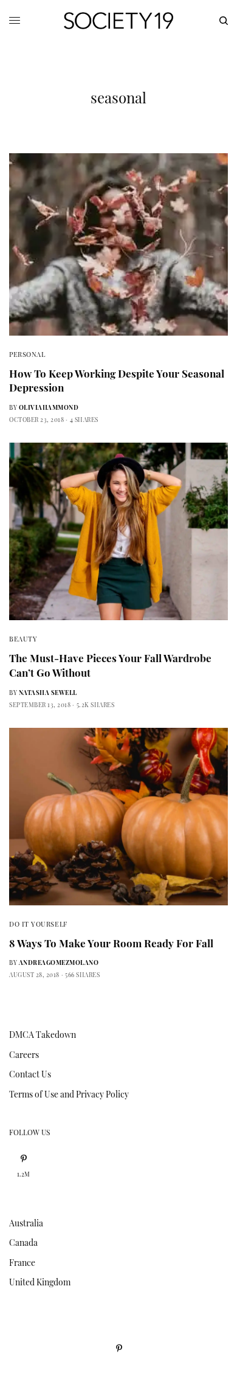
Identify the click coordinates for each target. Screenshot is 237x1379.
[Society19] (118, 20)
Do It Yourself (38, 923)
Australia (26, 1223)
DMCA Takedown (42, 1034)
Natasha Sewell (48, 692)
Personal (27, 354)
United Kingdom (39, 1282)
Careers (24, 1054)
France (22, 1262)
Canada (23, 1242)
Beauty (23, 638)
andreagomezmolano (59, 962)
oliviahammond (49, 407)
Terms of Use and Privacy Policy (69, 1094)
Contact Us (30, 1074)
